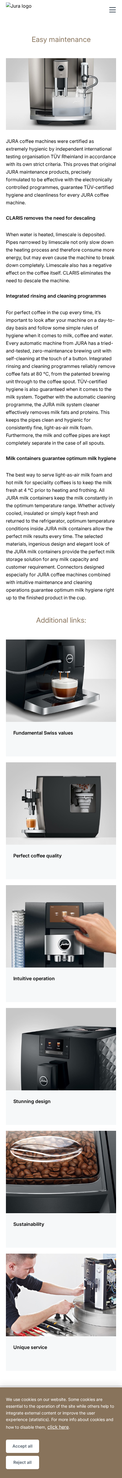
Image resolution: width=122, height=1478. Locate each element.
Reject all (22, 1462)
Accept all (22, 1445)
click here (58, 1427)
